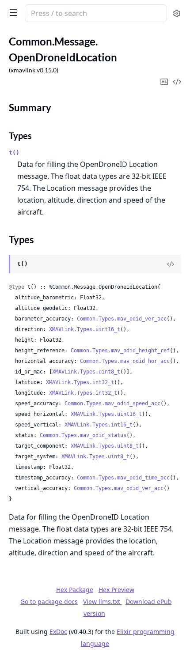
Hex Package (74, 589)
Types (20, 135)
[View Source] (170, 264)
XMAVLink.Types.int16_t (99, 425)
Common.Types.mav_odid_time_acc (123, 478)
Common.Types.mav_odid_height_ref (120, 350)
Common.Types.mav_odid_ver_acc (122, 319)
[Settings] (176, 13)
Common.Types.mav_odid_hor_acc (125, 361)
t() (14, 152)
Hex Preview (116, 589)
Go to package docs (49, 601)
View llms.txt (102, 601)
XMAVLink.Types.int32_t (80, 382)
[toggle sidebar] (11, 12)
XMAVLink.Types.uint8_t (86, 372)
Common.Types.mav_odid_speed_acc (112, 403)
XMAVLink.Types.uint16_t (84, 329)
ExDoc (58, 631)
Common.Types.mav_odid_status (83, 435)
